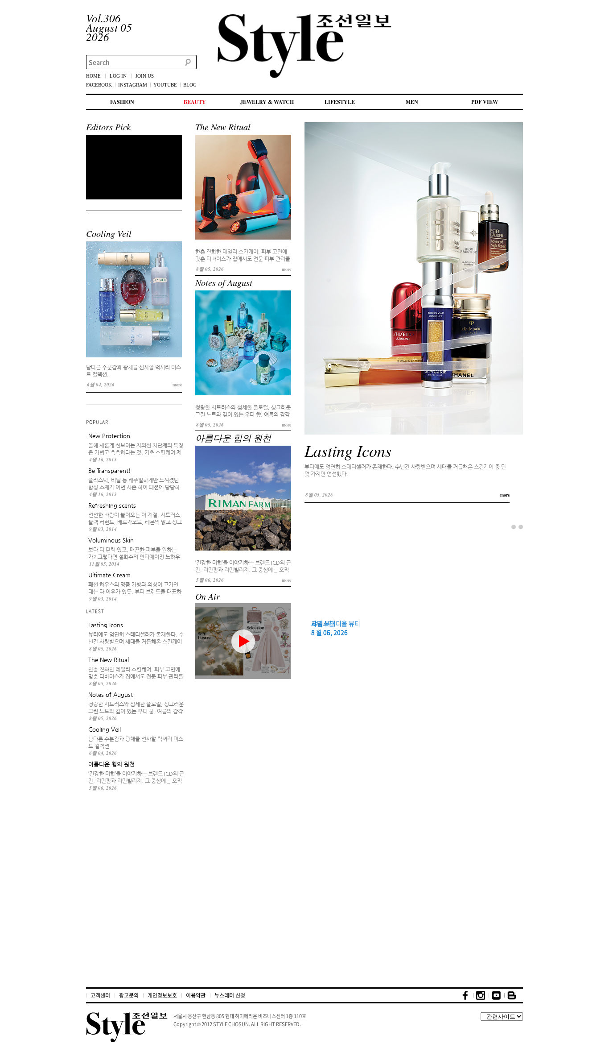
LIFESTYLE (340, 102)
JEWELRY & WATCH (267, 102)
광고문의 (129, 995)
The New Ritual (223, 127)
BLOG (190, 84)
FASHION (122, 102)
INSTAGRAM (132, 84)
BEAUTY (195, 102)
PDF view (484, 102)
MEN (412, 102)
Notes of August (223, 282)
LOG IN (118, 76)
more (177, 384)
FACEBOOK (99, 84)
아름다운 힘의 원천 (233, 437)
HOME (93, 76)
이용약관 (196, 995)
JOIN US (145, 76)
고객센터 (100, 995)
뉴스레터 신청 (229, 995)
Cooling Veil (109, 233)
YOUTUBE (165, 84)
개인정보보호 (162, 995)
